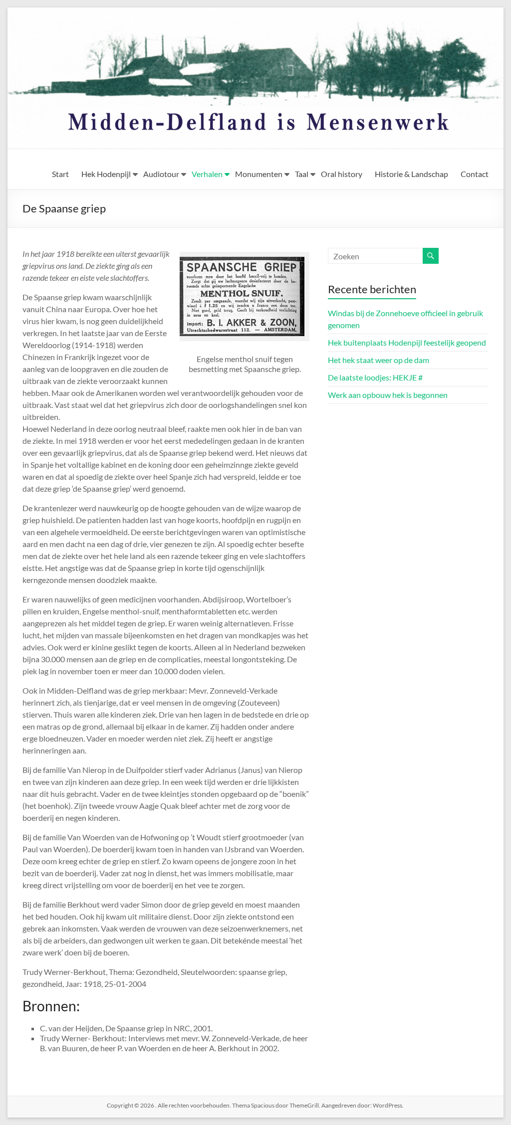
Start (60, 174)
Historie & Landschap (411, 174)
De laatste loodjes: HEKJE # (375, 377)
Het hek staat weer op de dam (378, 360)
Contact (475, 174)
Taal (301, 174)
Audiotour (161, 174)
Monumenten (258, 174)
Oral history (341, 174)
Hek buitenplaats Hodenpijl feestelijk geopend (407, 342)
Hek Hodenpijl (106, 174)
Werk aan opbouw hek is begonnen (388, 394)
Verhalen (207, 174)
